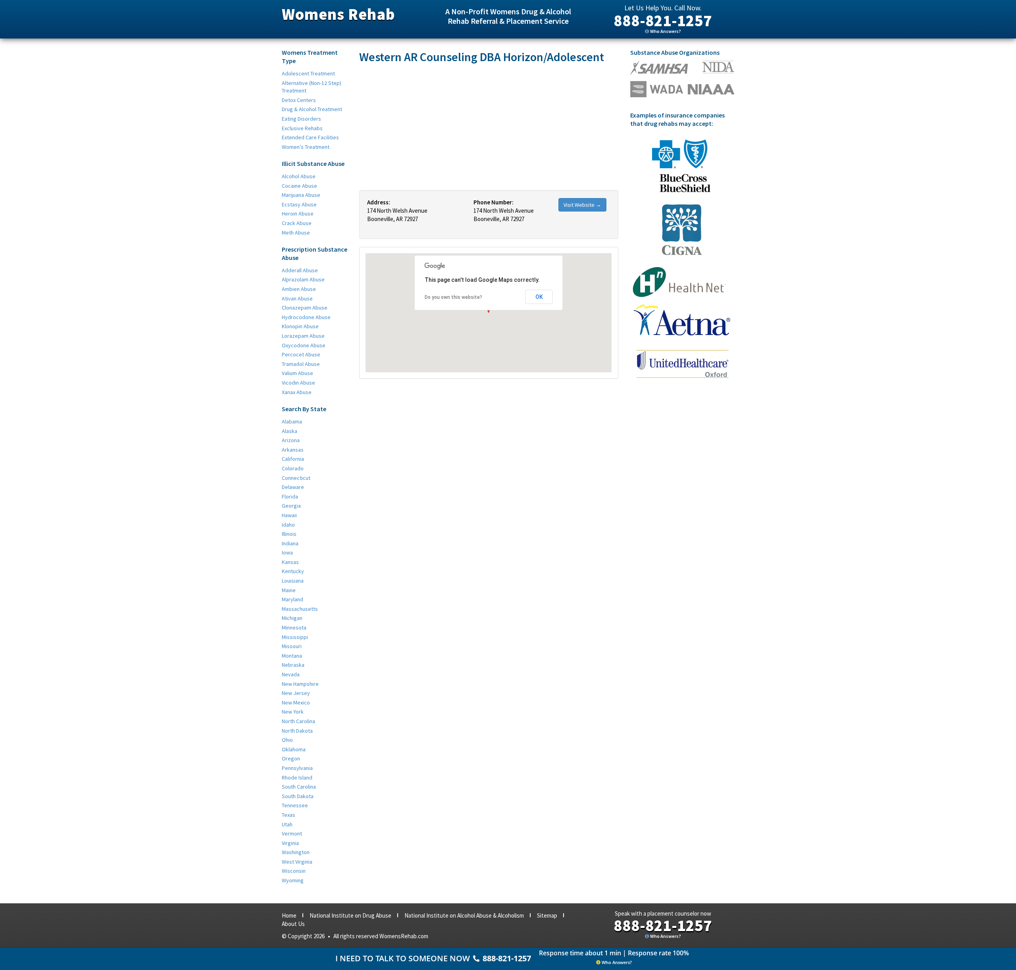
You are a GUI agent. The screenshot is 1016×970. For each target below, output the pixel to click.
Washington (296, 852)
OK (539, 297)
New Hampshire (300, 683)
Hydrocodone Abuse (306, 317)
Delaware (293, 487)
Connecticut (296, 477)
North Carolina (298, 721)
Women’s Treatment (305, 146)
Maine (289, 590)
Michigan (292, 618)
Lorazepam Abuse (303, 335)
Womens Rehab (338, 14)
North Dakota (297, 730)
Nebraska (293, 664)
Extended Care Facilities (310, 137)
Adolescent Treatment (308, 73)
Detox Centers (299, 100)
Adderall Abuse (300, 270)
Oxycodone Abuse (303, 345)
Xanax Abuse (297, 392)
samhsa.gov (659, 68)
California (293, 458)
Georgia (291, 505)
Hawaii (289, 515)
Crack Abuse (297, 223)
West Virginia (297, 861)
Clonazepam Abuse (304, 307)
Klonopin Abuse (300, 326)
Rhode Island (297, 777)
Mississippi (295, 637)
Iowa (287, 552)
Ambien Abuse (299, 289)
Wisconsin (294, 870)
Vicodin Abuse (298, 382)
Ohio (287, 739)
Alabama (292, 421)
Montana (292, 655)
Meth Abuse (296, 232)
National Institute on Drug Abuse (350, 915)
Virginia (290, 843)
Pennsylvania (297, 768)
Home (289, 915)
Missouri (292, 646)
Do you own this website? (453, 297)
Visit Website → (582, 204)
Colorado (293, 468)
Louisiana (293, 580)
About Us (293, 924)
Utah (287, 824)
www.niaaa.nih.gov (711, 89)
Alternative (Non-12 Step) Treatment (311, 86)
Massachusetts (300, 608)
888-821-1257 (663, 21)
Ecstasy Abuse (299, 204)
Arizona (291, 440)
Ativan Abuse (297, 298)
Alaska (289, 431)
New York (293, 711)
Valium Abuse (297, 373)
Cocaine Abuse (299, 185)
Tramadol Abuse (301, 364)
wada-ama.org (718, 67)
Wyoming (293, 880)
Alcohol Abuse (299, 176)
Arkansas (293, 449)
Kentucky (293, 571)
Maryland (292, 599)
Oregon (291, 758)
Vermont (292, 833)
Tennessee (295, 805)
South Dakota (298, 796)
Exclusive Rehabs (302, 128)
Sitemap (547, 915)
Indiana (290, 543)
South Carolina (299, 786)
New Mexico (296, 702)
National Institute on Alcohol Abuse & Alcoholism (464, 915)
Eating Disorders (301, 118)
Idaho (288, 524)
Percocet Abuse (301, 354)
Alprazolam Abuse (303, 279)
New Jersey (296, 693)
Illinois (289, 533)
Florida (290, 496)
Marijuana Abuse (301, 194)
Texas (288, 814)
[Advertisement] (488, 126)
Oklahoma (294, 749)
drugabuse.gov (656, 89)
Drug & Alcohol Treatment (312, 109)
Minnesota (294, 627)
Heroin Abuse (298, 213)
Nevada (291, 674)
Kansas (290, 562)
